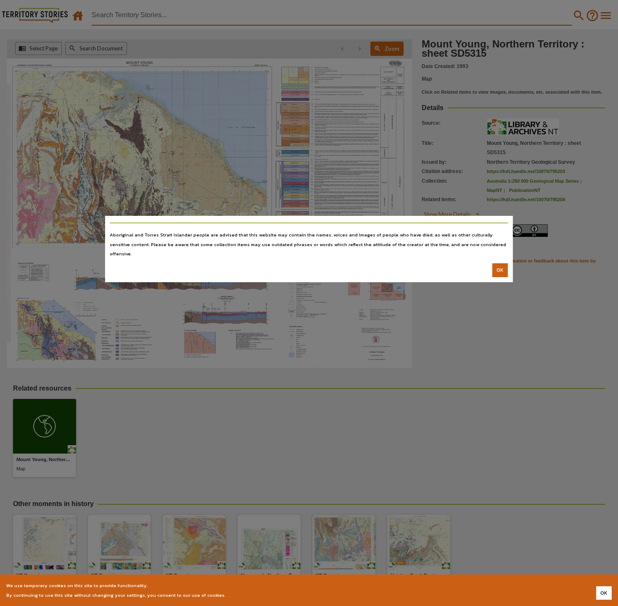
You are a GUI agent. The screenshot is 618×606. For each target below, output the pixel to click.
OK (500, 270)
